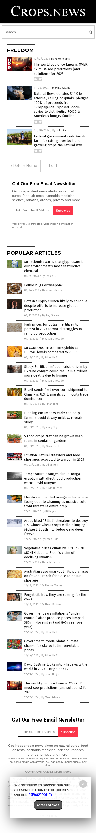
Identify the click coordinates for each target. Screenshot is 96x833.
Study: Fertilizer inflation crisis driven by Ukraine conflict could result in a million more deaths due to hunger (55, 371)
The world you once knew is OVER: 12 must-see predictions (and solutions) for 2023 (61, 68)
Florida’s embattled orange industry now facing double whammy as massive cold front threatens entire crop (56, 501)
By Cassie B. (49, 276)
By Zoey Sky (49, 427)
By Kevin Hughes (52, 488)
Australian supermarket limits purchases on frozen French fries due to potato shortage (56, 576)
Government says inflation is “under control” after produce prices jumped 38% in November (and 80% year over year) (54, 620)
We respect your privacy (65, 758)
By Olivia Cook (51, 446)
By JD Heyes (49, 511)
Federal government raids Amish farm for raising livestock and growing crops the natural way (59, 140)
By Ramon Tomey (52, 585)
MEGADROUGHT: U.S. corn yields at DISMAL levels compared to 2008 (51, 350)
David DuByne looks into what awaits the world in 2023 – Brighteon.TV (55, 666)
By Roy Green (50, 315)
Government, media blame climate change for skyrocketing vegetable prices (52, 645)
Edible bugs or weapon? (43, 285)
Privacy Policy (40, 795)
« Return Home (23, 165)
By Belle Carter (61, 130)
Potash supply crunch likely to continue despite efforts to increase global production (55, 305)
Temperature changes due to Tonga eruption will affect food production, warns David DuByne (52, 478)
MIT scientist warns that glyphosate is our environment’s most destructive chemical (53, 266)
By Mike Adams (60, 58)
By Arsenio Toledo (53, 338)
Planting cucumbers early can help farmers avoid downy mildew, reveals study (53, 417)
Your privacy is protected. (27, 223)
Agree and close (48, 805)
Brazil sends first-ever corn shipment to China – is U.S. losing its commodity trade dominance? (56, 394)
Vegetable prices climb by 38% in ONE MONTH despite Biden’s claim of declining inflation (54, 552)
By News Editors (52, 290)
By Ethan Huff (49, 357)
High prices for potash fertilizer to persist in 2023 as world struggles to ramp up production (53, 329)
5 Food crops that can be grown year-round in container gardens (53, 438)
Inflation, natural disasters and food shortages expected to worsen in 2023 (54, 457)
